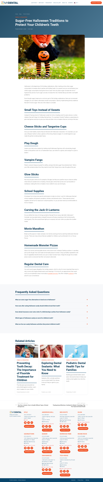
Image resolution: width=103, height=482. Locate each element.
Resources (48, 2)
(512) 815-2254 (45, 458)
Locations (33, 2)
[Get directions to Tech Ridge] (61, 471)
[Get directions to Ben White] (61, 426)
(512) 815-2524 (63, 458)
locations (71, 273)
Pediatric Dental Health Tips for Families (76, 366)
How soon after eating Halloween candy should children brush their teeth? (37, 306)
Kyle (26, 412)
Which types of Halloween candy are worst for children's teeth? (34, 318)
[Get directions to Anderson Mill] (43, 426)
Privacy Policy (80, 480)
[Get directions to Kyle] (25, 422)
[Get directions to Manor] (43, 448)
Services (41, 2)
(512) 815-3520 (63, 436)
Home (16, 14)
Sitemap (87, 480)
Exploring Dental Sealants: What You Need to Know (51, 368)
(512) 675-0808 (81, 436)
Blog (20, 14)
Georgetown (29, 434)
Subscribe (73, 480)
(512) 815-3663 (45, 436)
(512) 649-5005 (81, 414)
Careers (70, 2)
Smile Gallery (57, 2)
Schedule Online (96, 2)
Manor (44, 434)
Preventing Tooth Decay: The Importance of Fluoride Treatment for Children (26, 371)
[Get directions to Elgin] (79, 424)
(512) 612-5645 (63, 414)
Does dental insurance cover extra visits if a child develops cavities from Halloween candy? (43, 312)
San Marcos (46, 455)
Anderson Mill (48, 412)
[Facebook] (28, 422)
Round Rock (82, 434)
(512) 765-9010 (27, 414)
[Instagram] (31, 422)
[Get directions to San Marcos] (43, 469)
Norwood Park (65, 434)
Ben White (64, 412)
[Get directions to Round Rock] (79, 446)
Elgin (80, 412)
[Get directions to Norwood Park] (61, 448)
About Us (64, 2)
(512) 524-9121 (27, 436)
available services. (53, 273)
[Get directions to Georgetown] (25, 448)
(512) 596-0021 (45, 414)
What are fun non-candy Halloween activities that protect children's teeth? (37, 324)
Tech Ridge (64, 455)
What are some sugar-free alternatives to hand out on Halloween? (35, 299)
